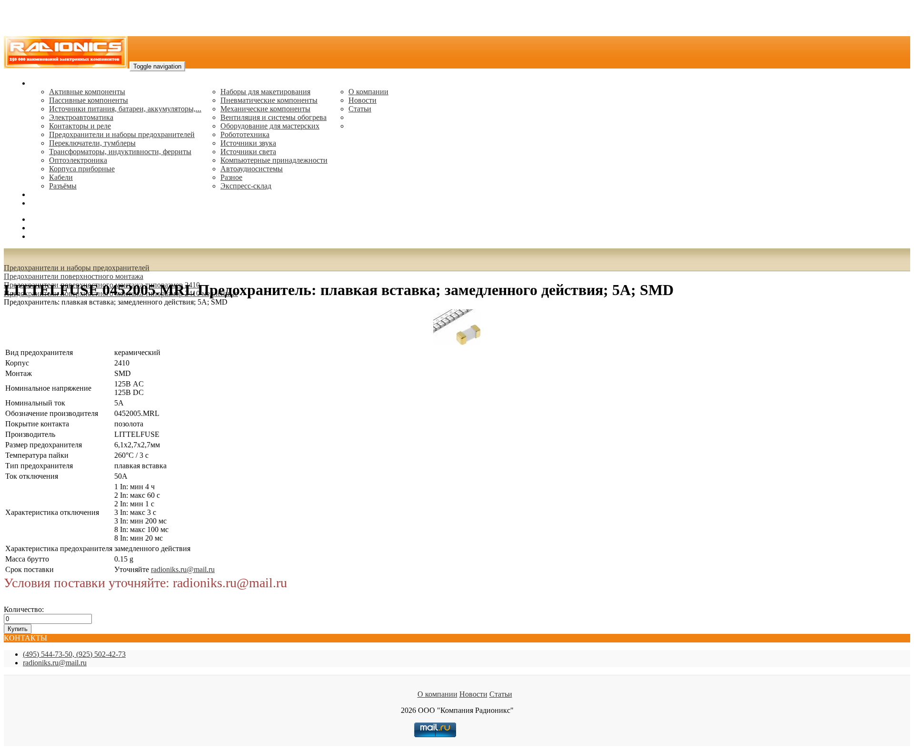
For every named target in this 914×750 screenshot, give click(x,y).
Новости (362, 100)
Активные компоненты (87, 92)
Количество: (24, 609)
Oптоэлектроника (78, 160)
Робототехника (244, 134)
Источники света (248, 152)
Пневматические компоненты (269, 100)
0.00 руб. (44, 236)
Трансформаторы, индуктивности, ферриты (120, 152)
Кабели (61, 177)
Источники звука (248, 143)
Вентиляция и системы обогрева (273, 117)
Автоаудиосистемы (251, 169)
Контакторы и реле (80, 126)
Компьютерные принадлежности (274, 160)
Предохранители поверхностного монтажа (73, 276)
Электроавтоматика (81, 117)
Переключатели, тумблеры (92, 143)
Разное (231, 177)
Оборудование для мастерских (269, 126)
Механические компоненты (265, 109)
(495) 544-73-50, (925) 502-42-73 (74, 654)
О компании (368, 92)
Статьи (359, 109)
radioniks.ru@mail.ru (62, 203)
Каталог (43, 83)
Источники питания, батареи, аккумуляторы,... (125, 109)
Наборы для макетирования (265, 92)
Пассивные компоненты (88, 100)
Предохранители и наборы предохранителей (122, 134)
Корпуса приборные (82, 169)
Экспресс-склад (245, 186)
